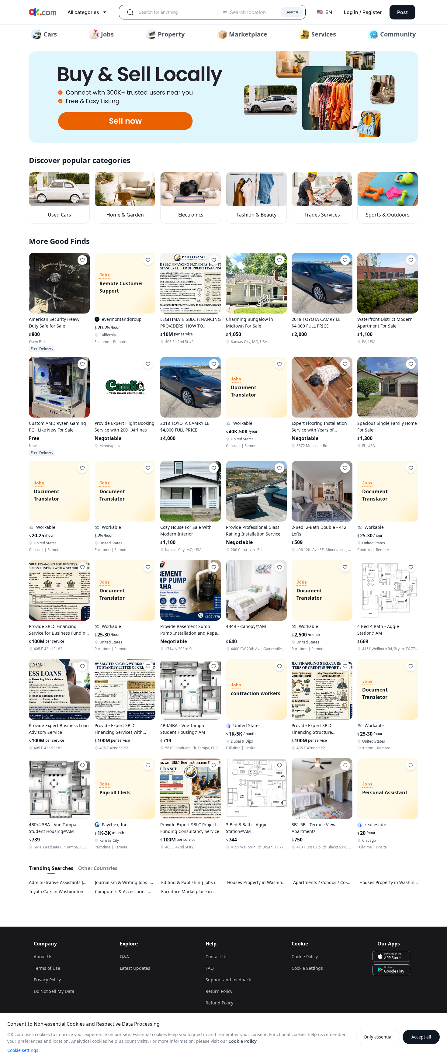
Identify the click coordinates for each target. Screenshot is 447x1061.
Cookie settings (22, 1050)
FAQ (210, 968)
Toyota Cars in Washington (56, 891)
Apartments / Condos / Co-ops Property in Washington (322, 882)
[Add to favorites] (82, 260)
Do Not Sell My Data (54, 991)
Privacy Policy (47, 980)
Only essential (378, 1037)
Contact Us (216, 956)
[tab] (51, 869)
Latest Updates (135, 968)
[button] (223, 97)
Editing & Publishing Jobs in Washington (190, 882)
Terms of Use (47, 968)
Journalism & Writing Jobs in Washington (124, 882)
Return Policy (219, 991)
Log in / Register (363, 12)
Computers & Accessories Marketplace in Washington (124, 891)
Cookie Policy (305, 956)
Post (402, 12)
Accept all (421, 1037)
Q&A (124, 956)
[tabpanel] (223, 887)
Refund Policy (219, 1003)
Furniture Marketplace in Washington (190, 891)
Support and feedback (228, 980)
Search (292, 12)
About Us (43, 956)
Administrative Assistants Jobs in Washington (58, 882)
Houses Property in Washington (256, 882)
